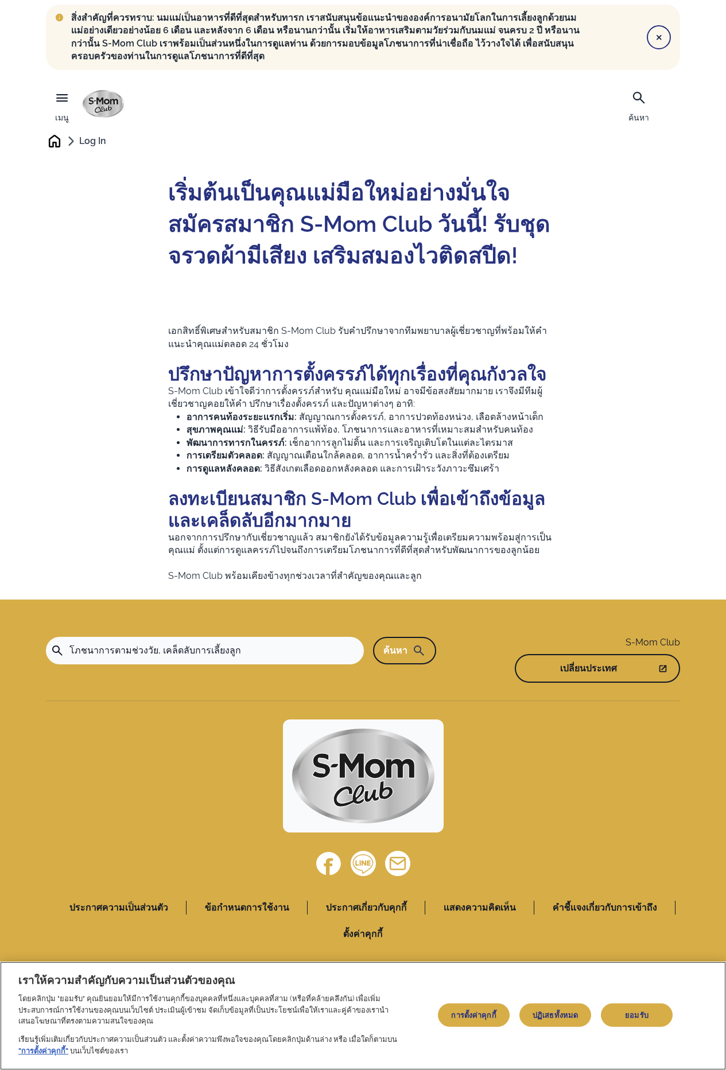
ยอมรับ (637, 1014)
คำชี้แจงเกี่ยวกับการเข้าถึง (605, 907)
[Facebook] (328, 863)
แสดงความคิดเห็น (480, 907)
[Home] (103, 104)
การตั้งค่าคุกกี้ (473, 1014)
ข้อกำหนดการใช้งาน (247, 907)
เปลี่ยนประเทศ (588, 668)
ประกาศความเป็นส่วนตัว (118, 907)
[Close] (659, 37)
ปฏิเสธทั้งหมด (555, 1014)
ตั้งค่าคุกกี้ (363, 933)
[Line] (363, 863)
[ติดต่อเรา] (397, 863)
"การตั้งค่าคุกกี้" (43, 1050)
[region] (363, 1016)
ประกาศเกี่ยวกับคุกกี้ (366, 907)
